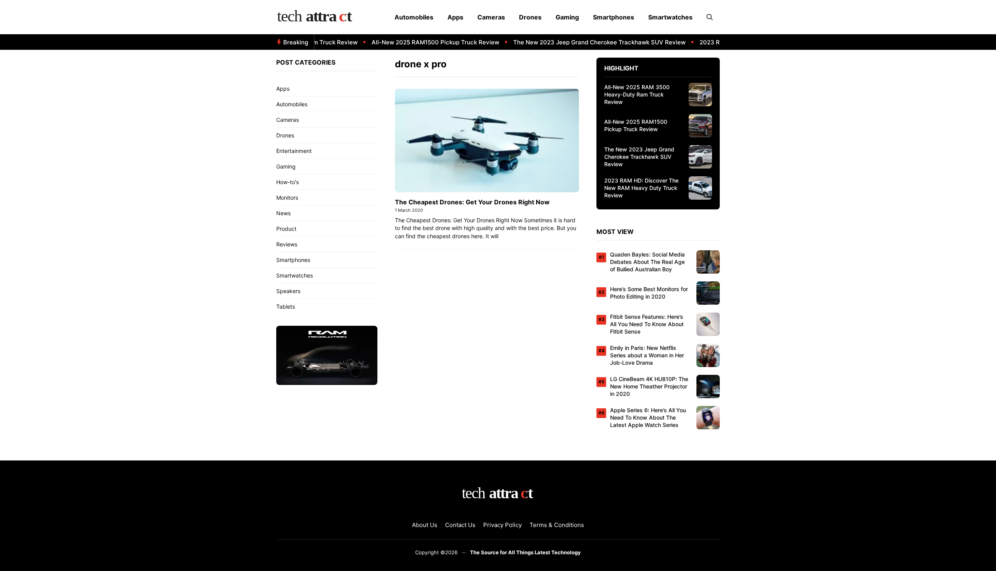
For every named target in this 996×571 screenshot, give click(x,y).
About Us (424, 525)
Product (286, 228)
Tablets (285, 306)
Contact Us (460, 525)
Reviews (286, 244)
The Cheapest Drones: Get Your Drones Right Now (472, 202)
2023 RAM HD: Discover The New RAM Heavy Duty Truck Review (641, 188)
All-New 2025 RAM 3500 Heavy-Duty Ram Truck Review (637, 94)
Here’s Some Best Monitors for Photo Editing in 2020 (649, 293)
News (283, 213)
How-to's (287, 182)
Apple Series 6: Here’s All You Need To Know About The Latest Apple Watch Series (648, 417)
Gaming (567, 17)
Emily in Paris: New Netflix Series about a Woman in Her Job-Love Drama (647, 355)
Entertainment (294, 151)
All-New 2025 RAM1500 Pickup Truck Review (425, 42)
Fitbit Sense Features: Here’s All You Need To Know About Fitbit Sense (647, 324)
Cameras (491, 17)
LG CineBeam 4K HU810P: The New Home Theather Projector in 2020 (649, 386)
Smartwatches (670, 17)
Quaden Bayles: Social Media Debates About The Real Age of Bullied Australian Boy (647, 261)
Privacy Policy (502, 525)
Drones (530, 17)
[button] (710, 17)
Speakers (288, 291)
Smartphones (613, 17)
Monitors (287, 197)
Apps (455, 17)
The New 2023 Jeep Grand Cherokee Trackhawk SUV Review (589, 42)
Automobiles (414, 17)
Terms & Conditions (557, 525)
